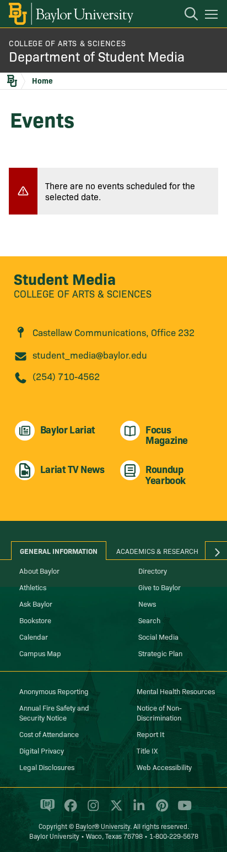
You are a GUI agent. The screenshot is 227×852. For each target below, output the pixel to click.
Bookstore (35, 620)
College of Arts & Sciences (67, 42)
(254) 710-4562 (66, 376)
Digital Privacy (41, 750)
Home (42, 80)
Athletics (32, 587)
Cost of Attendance (49, 734)
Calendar (33, 636)
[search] (185, 15)
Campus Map (40, 653)
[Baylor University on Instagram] (91, 810)
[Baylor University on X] (114, 810)
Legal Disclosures (46, 767)
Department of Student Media (97, 56)
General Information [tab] (59, 551)
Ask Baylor (35, 603)
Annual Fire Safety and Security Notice (54, 712)
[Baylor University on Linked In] (137, 810)
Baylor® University (102, 826)
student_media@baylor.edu (90, 354)
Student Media (65, 278)
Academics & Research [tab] (157, 551)
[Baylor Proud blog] (45, 810)
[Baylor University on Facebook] (68, 810)
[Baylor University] (70, 14)
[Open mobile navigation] (212, 16)
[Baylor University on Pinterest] (160, 810)
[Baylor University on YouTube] (181, 810)
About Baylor (39, 570)
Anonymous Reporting (54, 691)
